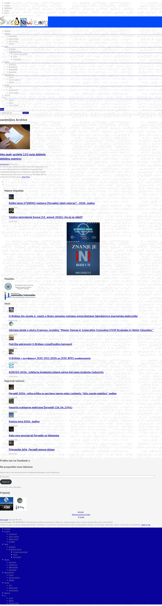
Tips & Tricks (14, 105)
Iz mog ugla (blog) (20, 54)
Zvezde (11, 82)
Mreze (11, 103)
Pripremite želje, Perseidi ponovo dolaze (32, 449)
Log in (6, 13)
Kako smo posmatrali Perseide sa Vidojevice (34, 435)
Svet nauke (4, 519)
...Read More (25, 177)
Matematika (13, 69)
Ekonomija (13, 67)
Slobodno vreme (15, 52)
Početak (7, 31)
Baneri (6, 10)
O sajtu (7, 5)
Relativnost (13, 90)
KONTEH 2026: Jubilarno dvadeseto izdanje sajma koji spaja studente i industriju (56, 372)
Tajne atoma (13, 93)
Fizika (6, 85)
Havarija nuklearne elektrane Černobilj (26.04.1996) (40, 407)
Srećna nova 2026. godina (24, 421)
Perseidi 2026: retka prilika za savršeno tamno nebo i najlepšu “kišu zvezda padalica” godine (62, 393)
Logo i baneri (14, 39)
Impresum (8, 8)
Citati (15, 57)
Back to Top (146, 524)
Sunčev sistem (14, 80)
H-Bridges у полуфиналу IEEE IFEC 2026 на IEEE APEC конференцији (50, 358)
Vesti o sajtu (13, 41)
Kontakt (7, 3)
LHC (10, 87)
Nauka (6, 62)
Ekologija (12, 64)
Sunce (11, 77)
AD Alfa (80, 512)
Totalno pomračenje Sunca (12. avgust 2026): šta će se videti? (46, 217)
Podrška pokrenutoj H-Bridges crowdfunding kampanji (40, 344)
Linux (11, 100)
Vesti (6, 46)
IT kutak (81, 517)
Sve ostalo (17, 59)
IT (5, 98)
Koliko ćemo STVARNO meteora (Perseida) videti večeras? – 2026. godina (52, 203)
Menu (2, 109)
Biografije (12, 72)
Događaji (12, 49)
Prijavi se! (5, 482)
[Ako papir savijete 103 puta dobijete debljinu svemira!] (26, 137)
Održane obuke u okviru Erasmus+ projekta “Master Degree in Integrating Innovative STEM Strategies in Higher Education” (81, 330)
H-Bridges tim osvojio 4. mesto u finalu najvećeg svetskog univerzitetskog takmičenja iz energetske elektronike (73, 316)
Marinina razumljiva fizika (81, 514)
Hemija (7, 95)
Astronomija (9, 75)
